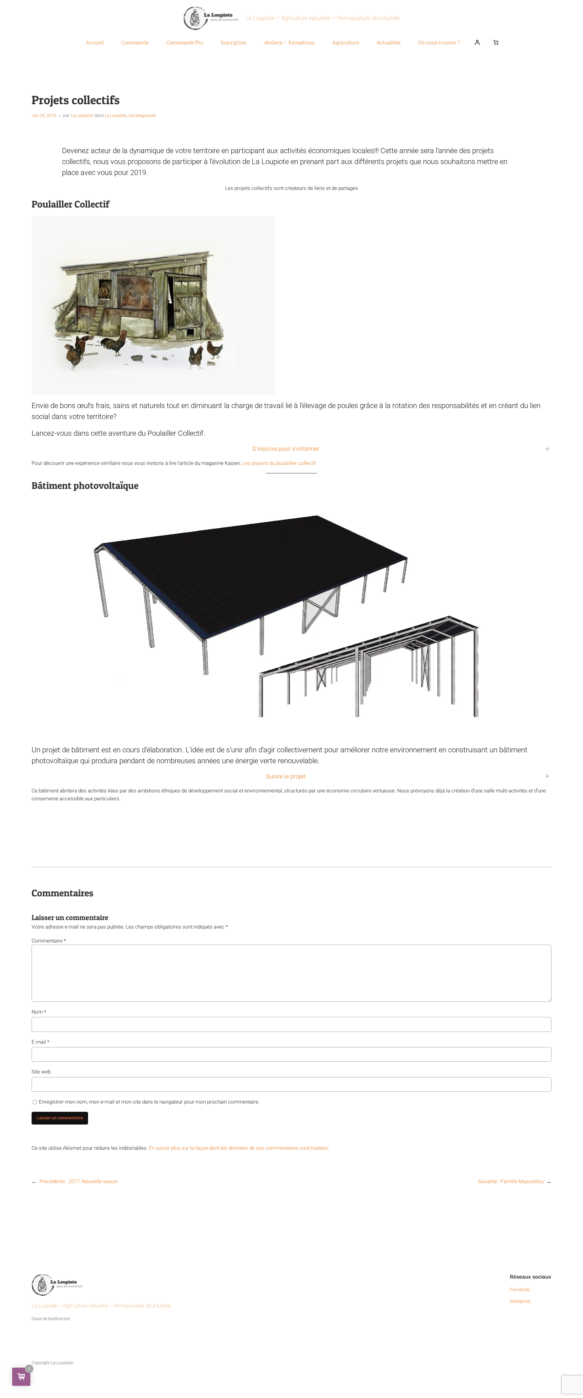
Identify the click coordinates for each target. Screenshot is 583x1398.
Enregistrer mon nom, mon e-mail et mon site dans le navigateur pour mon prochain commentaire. (149, 1102)
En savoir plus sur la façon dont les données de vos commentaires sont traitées (238, 1148)
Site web (41, 1072)
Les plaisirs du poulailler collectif (279, 463)
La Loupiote (82, 115)
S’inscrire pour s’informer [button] (285, 448)
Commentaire (49, 941)
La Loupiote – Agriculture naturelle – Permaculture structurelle (323, 18)
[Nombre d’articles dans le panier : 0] (495, 42)
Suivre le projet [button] (285, 776)
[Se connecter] (477, 42)
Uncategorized (142, 115)
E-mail (40, 1042)
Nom (39, 1012)
